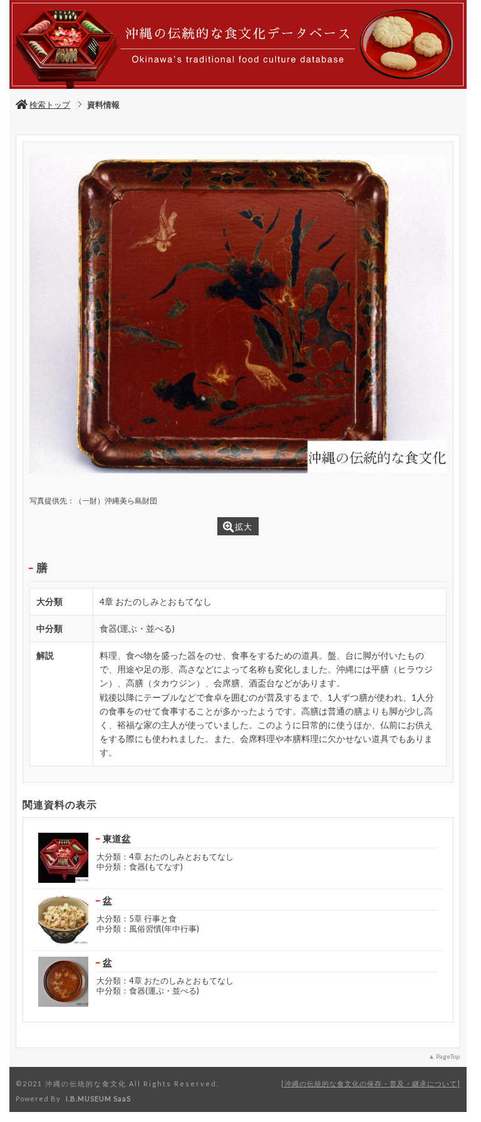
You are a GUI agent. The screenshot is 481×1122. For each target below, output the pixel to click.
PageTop (448, 1056)
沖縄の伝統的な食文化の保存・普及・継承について (370, 1083)
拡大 (243, 527)
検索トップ (49, 105)
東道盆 (117, 838)
